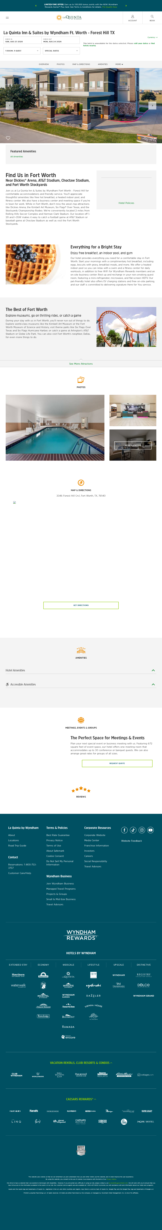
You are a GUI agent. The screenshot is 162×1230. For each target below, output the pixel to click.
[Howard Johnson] (43, 1006)
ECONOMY (43, 965)
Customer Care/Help (19, 873)
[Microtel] (43, 996)
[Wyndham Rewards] (81, 935)
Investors (89, 851)
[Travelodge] (43, 1016)
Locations (13, 840)
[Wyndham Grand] (144, 996)
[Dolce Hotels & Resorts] (144, 986)
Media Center (91, 840)
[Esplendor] (93, 986)
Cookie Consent (55, 856)
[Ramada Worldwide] (68, 1027)
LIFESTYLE (94, 965)
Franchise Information (96, 845)
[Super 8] (43, 986)
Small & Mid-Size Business (61, 899)
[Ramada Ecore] (68, 1037)
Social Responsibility (95, 861)
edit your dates (141, 43)
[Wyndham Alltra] (93, 1016)
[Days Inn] (43, 975)
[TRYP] (93, 975)
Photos (61, 64)
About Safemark (55, 851)
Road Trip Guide (17, 845)
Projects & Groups (56, 894)
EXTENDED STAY (18, 965)
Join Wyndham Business (60, 883)
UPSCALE (119, 965)
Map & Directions (81, 64)
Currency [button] (151, 37)
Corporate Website (94, 835)
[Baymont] (68, 1016)
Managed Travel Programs (61, 889)
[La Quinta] (68, 975)
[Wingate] (68, 986)
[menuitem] (7, 17)
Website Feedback (131, 841)
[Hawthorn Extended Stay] (18, 975)
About (11, 835)
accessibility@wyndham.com (118, 1183)
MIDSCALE (68, 965)
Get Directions (81, 605)
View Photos (133, 445)
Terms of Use (53, 845)
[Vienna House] (93, 1006)
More (118, 64)
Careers (88, 856)
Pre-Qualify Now (109, 7)
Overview (44, 64)
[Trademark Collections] (119, 986)
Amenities (103, 64)
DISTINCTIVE (144, 965)
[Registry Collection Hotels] (144, 975)
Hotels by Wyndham (81, 953)
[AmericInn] (68, 1006)
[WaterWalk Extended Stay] (18, 986)
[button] (36, 5)
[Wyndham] (119, 975)
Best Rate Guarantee (58, 835)
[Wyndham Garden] (68, 996)
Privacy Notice (54, 840)
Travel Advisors (54, 904)
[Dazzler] (93, 996)
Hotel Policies (126, 203)
